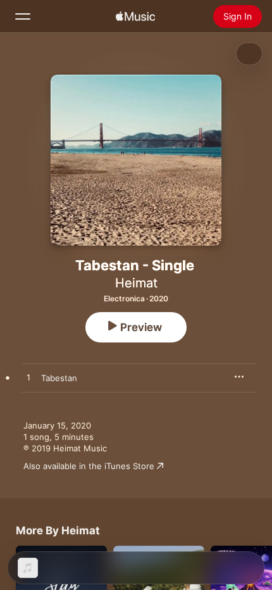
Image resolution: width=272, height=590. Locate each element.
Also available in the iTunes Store (88, 466)
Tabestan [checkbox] (59, 378)
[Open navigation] (23, 16)
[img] (135, 16)
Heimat (136, 283)
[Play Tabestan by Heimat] (28, 378)
